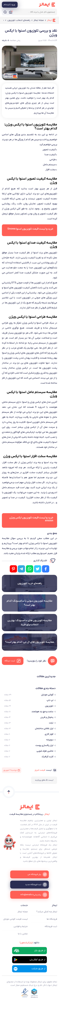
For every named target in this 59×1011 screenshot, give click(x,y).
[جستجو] (5, 12)
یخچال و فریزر (46, 717)
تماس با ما (23, 933)
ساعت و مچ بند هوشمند (42, 711)
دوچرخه (49, 739)
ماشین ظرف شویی (45, 751)
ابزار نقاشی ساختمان (44, 728)
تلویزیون (49, 706)
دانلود (29, 942)
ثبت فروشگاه (51, 926)
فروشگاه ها (52, 919)
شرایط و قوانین (21, 926)
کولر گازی (49, 734)
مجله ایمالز (23, 911)
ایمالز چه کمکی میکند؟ (46, 911)
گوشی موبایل (47, 694)
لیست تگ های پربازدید (44, 780)
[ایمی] (10, 842)
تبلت (51, 722)
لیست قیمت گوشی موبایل (15, 919)
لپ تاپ (50, 700)
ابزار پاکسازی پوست (44, 745)
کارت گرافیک (47, 756)
